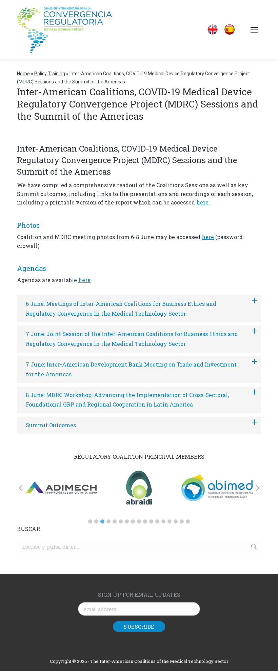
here (202, 202)
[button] (90, 521)
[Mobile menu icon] (254, 30)
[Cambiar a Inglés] (212, 30)
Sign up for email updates (139, 594)
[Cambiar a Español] (229, 30)
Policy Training (49, 73)
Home (23, 73)
